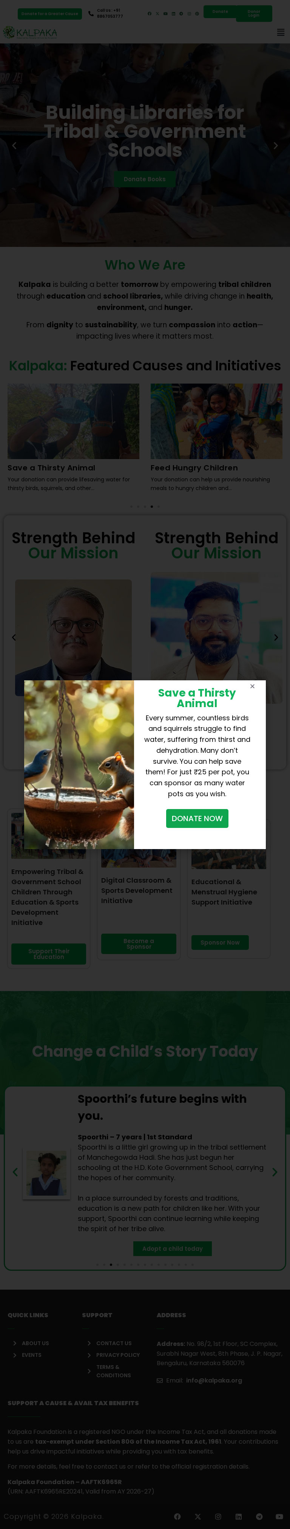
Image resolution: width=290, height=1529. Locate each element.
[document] (145, 764)
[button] (252, 686)
